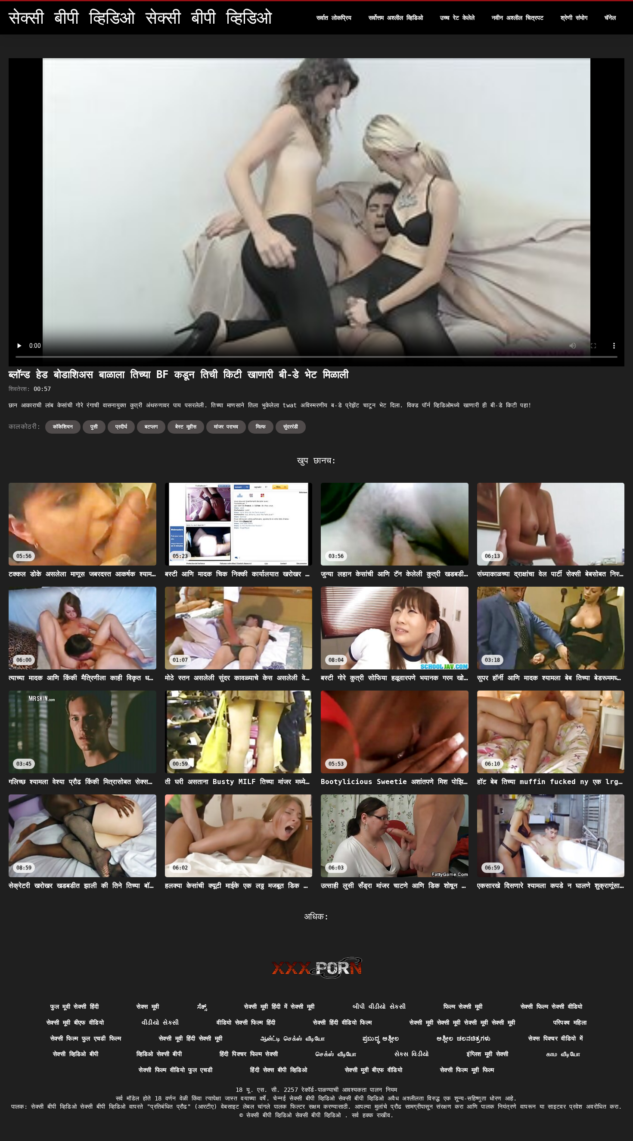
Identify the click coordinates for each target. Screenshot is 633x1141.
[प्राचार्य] (316, 967)
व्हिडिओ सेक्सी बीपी (159, 1053)
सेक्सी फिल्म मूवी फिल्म (467, 1069)
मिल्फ (261, 427)
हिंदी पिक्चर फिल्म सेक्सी (249, 1053)
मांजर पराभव (226, 427)
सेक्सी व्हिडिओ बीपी (76, 1053)
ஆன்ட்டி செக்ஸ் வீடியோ (293, 1038)
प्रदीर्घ (121, 427)
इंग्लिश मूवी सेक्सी (488, 1053)
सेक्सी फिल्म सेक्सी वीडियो (552, 1006)
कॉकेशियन (63, 427)
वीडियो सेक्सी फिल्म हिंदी (246, 1022)
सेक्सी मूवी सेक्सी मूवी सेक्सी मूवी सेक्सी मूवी (462, 1022)
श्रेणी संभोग (574, 17)
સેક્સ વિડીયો (411, 1053)
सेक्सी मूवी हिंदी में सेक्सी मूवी (279, 1006)
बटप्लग (151, 427)
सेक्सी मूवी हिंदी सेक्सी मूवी (191, 1038)
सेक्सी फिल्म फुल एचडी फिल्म (85, 1038)
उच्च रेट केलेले (457, 17)
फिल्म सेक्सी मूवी (463, 1006)
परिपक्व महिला (569, 1022)
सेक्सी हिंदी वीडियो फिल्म (342, 1022)
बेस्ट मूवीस (185, 427)
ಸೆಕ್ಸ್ (202, 1006)
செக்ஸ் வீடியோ (336, 1053)
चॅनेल (610, 17)
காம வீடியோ (563, 1053)
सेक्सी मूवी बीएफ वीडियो (75, 1022)
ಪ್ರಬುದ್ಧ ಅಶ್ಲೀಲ (381, 1038)
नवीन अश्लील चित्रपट (517, 17)
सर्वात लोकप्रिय (333, 17)
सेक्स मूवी (148, 1006)
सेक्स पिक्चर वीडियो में (555, 1038)
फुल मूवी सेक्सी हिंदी (74, 1006)
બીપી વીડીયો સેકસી (379, 1006)
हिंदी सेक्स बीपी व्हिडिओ (278, 1069)
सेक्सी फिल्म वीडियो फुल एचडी (175, 1069)
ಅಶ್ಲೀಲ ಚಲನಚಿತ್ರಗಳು (463, 1038)
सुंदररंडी (290, 427)
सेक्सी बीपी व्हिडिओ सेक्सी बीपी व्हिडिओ (295, 1115)
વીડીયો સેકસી (160, 1022)
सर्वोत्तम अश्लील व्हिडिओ (396, 17)
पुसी (94, 427)
